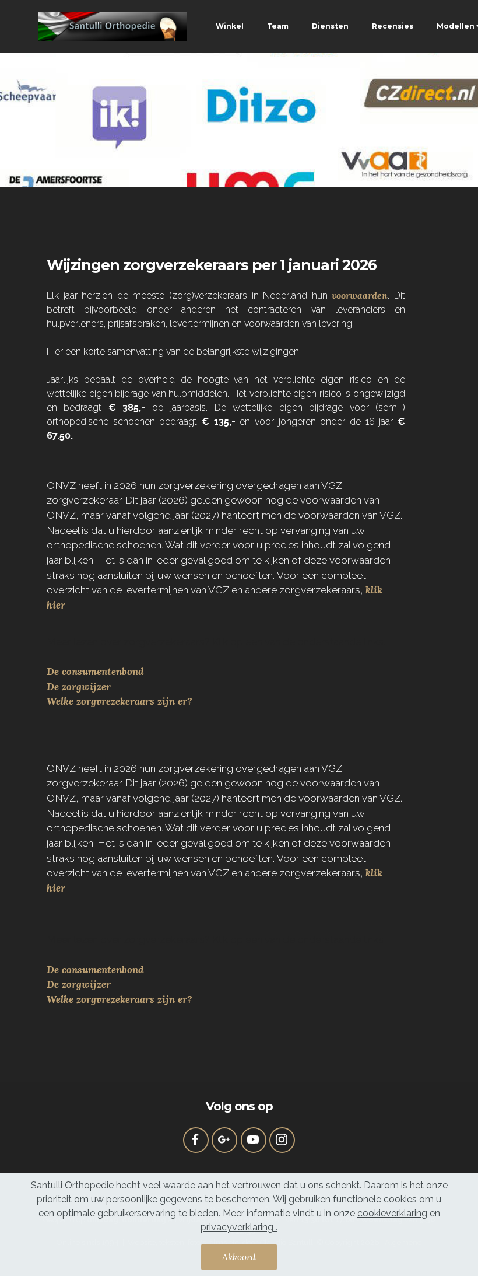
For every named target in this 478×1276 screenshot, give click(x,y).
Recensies (392, 26)
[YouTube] (253, 1140)
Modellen (456, 26)
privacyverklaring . (239, 1227)
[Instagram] (282, 1140)
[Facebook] (196, 1140)
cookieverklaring (392, 1213)
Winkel (230, 26)
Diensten (330, 26)
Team (278, 26)
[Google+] (224, 1140)
